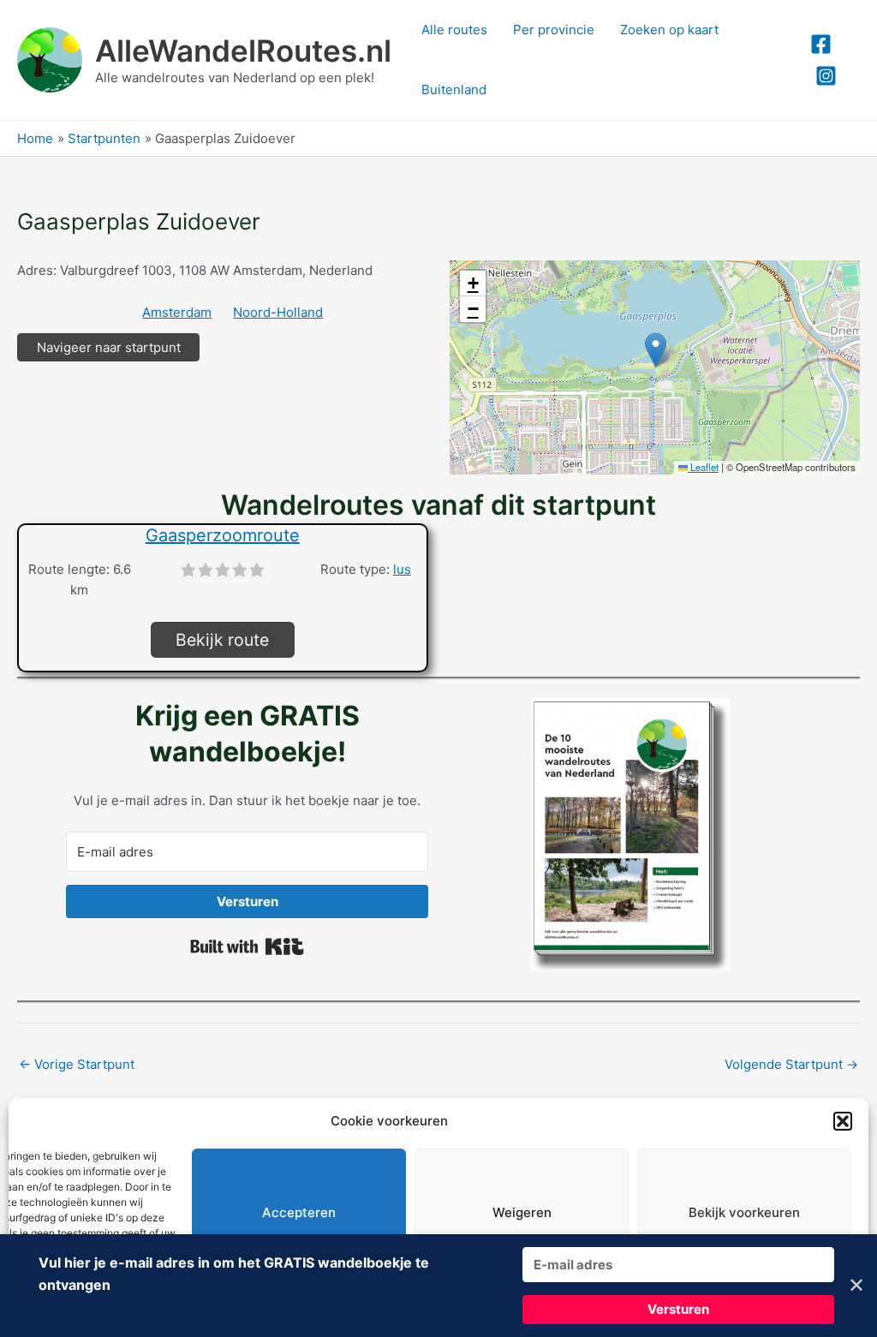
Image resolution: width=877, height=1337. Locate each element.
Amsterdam (177, 312)
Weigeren (522, 1212)
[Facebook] (821, 44)
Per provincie (553, 29)
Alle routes (454, 29)
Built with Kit (247, 946)
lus (402, 569)
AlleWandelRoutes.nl (243, 51)
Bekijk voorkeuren (744, 1212)
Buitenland (453, 89)
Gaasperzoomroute (223, 535)
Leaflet (703, 467)
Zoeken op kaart (669, 29)
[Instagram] (826, 76)
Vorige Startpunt (76, 1064)
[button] (842, 1121)
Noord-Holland (278, 312)
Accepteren (299, 1212)
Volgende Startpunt (791, 1064)
